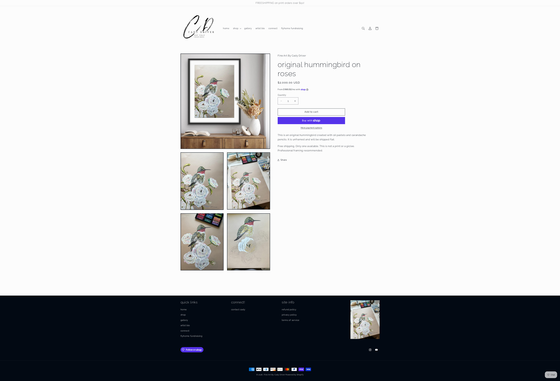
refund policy (289, 309)
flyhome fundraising (191, 336)
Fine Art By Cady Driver (274, 375)
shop (183, 314)
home (184, 309)
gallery (184, 320)
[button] (236, 28)
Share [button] (284, 160)
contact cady (238, 309)
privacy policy (289, 314)
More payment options (311, 128)
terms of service (290, 320)
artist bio (185, 325)
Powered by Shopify (295, 375)
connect (185, 330)
